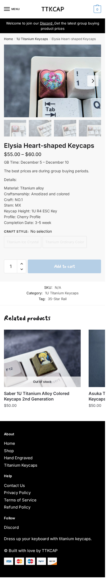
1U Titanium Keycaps (32, 39)
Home (8, 39)
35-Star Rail (57, 299)
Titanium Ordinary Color (64, 242)
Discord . (47, 23)
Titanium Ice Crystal (23, 242)
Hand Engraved (18, 457)
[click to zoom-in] (52, 81)
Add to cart (64, 266)
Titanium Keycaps (20, 465)
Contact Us (14, 485)
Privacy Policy (17, 492)
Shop (9, 450)
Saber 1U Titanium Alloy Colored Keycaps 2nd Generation (36, 396)
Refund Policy (17, 507)
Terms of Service (20, 499)
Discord (11, 527)
